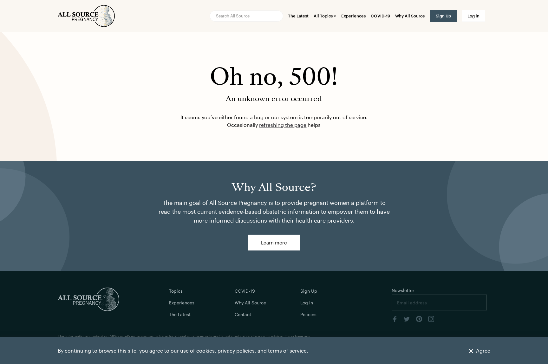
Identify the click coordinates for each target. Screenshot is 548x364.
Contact (243, 314)
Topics (176, 291)
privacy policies (236, 351)
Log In (306, 302)
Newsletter (403, 290)
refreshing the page (282, 125)
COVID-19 (380, 15)
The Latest (298, 15)
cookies (205, 351)
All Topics (324, 15)
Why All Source (410, 15)
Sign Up (308, 291)
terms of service (287, 351)
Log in (473, 15)
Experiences (353, 15)
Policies (308, 314)
